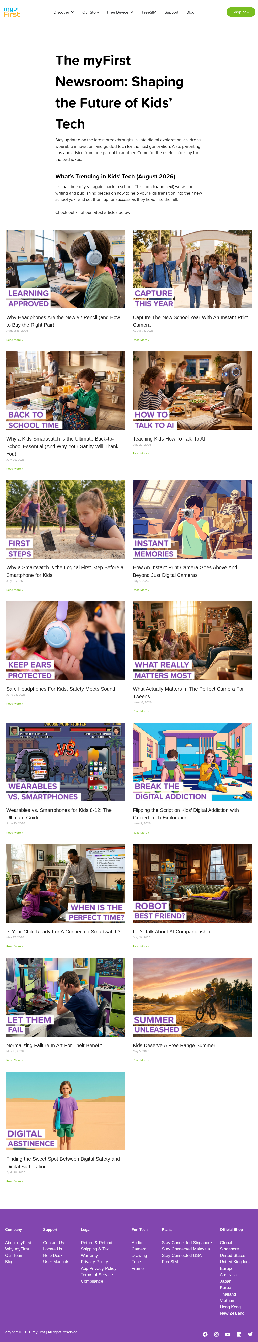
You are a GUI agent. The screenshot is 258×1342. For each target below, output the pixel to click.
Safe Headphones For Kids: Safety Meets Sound (60, 689)
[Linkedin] (239, 1334)
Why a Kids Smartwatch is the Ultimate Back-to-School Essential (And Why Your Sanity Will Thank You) (62, 446)
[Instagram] (216, 1334)
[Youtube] (228, 1334)
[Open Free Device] (132, 12)
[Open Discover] (72, 12)
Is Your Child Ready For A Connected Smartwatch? (63, 931)
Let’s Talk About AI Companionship (171, 931)
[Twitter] (250, 1334)
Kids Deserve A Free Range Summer (174, 1045)
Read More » (14, 340)
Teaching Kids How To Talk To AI (169, 439)
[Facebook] (205, 1334)
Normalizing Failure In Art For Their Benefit (54, 1045)
